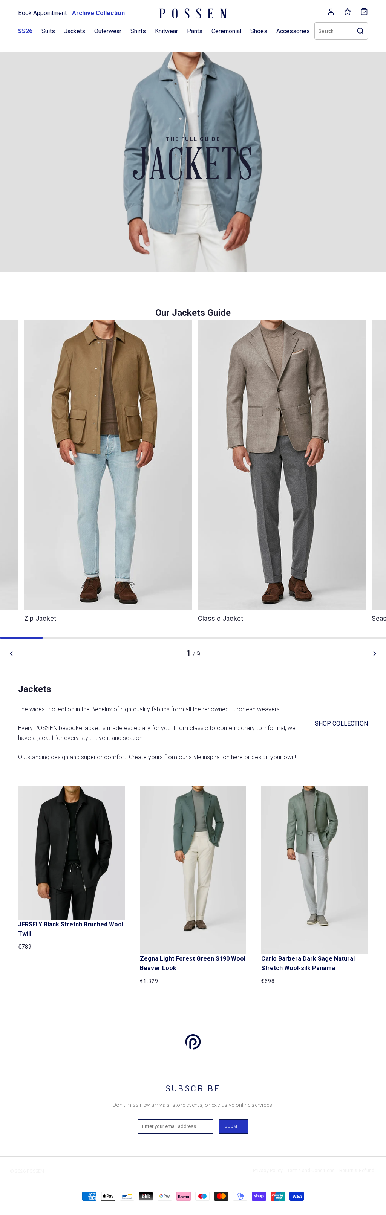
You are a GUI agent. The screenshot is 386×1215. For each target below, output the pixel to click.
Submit (233, 1126)
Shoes (258, 31)
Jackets (74, 31)
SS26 (25, 31)
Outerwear (107, 31)
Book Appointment (42, 13)
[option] (282, 474)
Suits (48, 31)
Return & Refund (357, 1170)
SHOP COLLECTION (341, 723)
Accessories (293, 31)
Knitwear (166, 31)
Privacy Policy (268, 1170)
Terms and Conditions (311, 1170)
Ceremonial (226, 31)
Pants (194, 31)
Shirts (138, 31)
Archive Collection (98, 13)
